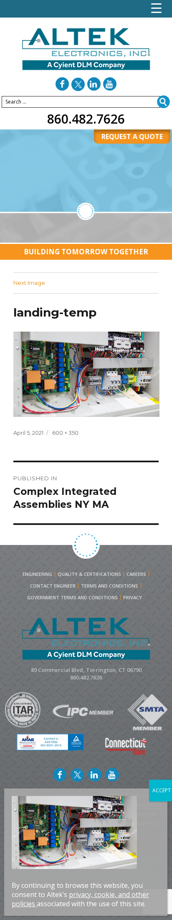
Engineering (37, 574)
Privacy (132, 597)
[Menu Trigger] (156, 8)
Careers (136, 574)
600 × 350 (65, 432)
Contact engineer (53, 585)
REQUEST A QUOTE (132, 136)
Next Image (29, 282)
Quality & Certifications (89, 574)
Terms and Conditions (109, 585)
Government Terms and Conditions (72, 597)
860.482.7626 (86, 118)
